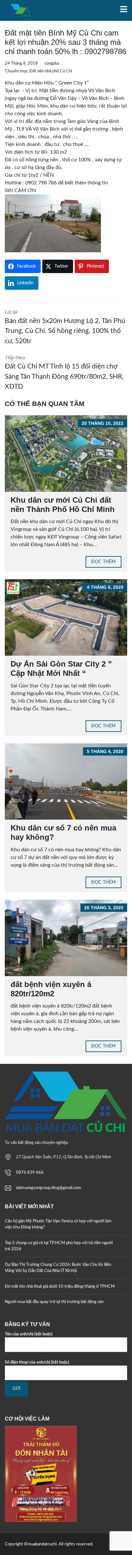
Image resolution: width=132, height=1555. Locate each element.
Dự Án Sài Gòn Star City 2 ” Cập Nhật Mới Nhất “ (61, 668)
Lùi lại (65, 327)
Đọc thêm (103, 562)
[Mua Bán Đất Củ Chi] (15, 10)
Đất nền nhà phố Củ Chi (50, 71)
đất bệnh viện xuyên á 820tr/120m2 (51, 989)
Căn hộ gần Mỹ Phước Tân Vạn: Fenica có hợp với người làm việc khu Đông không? (58, 1224)
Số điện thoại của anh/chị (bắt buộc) (37, 1362)
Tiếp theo (64, 372)
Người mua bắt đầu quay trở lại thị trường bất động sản (54, 1302)
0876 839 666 (30, 1172)
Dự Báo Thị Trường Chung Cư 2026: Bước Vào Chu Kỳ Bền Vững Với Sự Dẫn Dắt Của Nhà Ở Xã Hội (58, 1268)
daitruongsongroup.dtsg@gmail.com (48, 1188)
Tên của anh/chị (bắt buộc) (29, 1334)
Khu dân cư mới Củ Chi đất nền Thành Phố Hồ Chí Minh (63, 505)
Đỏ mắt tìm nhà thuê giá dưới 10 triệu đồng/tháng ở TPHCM (60, 1286)
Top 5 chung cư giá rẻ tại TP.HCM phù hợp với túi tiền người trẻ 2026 (59, 1246)
